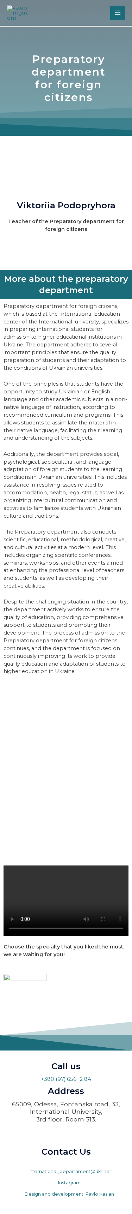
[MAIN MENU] (117, 13)
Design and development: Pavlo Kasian (69, 1194)
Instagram (69, 1182)
